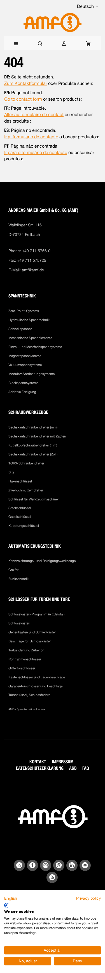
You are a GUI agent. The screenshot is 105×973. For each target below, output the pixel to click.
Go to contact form (23, 99)
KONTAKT (37, 761)
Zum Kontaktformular (25, 83)
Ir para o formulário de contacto (35, 152)
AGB (73, 768)
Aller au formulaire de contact (34, 114)
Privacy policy (88, 898)
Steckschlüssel (19, 508)
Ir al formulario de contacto (31, 136)
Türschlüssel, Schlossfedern (29, 695)
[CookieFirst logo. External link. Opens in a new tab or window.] (6, 905)
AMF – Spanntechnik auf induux (26, 709)
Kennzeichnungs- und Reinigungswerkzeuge (42, 561)
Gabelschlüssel (19, 517)
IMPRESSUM (63, 761)
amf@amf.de (33, 270)
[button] (87, 6)
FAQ (85, 768)
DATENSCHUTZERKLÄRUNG (40, 768)
